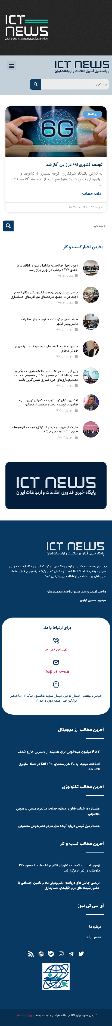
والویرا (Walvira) (25, 1015)
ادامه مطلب (92, 194)
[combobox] (75, 84)
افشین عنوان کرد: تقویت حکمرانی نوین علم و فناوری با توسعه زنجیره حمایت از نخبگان (48, 402)
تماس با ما (93, 937)
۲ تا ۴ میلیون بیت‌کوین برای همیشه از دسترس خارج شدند (59, 751)
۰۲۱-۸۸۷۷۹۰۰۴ (56, 650)
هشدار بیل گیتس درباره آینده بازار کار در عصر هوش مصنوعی (59, 826)
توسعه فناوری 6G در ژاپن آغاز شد (74, 165)
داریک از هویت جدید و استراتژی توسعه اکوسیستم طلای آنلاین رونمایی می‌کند (45, 429)
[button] (11, 65)
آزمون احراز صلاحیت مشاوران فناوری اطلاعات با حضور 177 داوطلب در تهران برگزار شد (47, 267)
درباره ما (95, 927)
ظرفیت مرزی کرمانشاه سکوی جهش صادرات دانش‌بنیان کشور (49, 321)
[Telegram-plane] (71, 954)
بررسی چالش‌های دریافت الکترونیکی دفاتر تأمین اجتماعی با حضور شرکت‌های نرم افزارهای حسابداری (44, 294)
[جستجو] (35, 84)
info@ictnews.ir (56, 672)
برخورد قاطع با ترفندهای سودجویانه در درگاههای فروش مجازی (46, 348)
